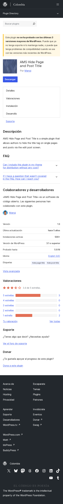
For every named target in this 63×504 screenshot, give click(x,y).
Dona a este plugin (13, 365)
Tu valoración (10, 321)
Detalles (10, 90)
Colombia (15, 463)
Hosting (7, 394)
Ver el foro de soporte (15, 343)
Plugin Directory (10, 13)
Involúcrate (39, 409)
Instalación (12, 105)
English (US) (54, 256)
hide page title (38, 263)
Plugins (36, 394)
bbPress (9, 445)
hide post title (53, 263)
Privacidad (8, 399)
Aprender (8, 409)
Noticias (7, 389)
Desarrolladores (11, 419)
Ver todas (55, 321)
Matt (7, 439)
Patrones (38, 399)
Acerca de (8, 383)
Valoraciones (13, 98)
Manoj (27, 70)
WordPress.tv (11, 424)
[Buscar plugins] (34, 24)
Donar (37, 419)
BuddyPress (11, 450)
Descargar (10, 79)
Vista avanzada (11, 271)
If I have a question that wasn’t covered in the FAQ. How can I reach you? (24, 177)
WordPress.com (13, 434)
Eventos (37, 414)
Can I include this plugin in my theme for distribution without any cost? (22, 166)
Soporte (10, 121)
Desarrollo (11, 113)
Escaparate (39, 383)
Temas (36, 389)
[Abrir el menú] (58, 4)
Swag (37, 424)
